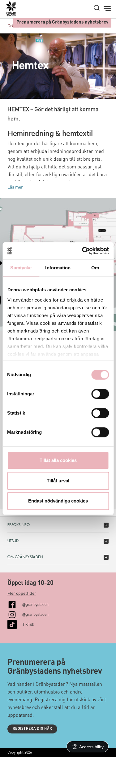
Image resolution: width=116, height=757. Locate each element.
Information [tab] (58, 267)
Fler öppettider (21, 593)
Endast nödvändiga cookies (58, 500)
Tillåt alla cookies (58, 460)
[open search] (96, 8)
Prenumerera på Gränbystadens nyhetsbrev (62, 22)
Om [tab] (95, 267)
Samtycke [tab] (21, 267)
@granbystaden (35, 604)
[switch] (100, 394)
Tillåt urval (58, 480)
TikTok (28, 624)
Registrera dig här (32, 729)
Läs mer (15, 187)
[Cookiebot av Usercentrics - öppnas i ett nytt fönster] (82, 251)
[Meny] (108, 8)
